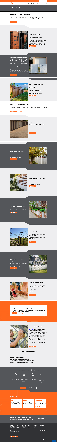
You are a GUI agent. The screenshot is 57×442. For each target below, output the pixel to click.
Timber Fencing (23, 427)
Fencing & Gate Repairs (12, 426)
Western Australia (18, 430)
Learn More (40, 418)
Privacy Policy (19, 439)
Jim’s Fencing (31, 329)
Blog (34, 427)
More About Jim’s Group (31, 387)
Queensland (17, 427)
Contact (35, 428)
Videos (28, 428)
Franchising (35, 426)
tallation (14, 430)
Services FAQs (21, 111)
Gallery (29, 427)
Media (28, 426)
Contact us (20, 313)
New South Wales (18, 426)
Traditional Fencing (24, 428)
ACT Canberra (17, 431)
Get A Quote (32, 46)
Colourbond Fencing (24, 426)
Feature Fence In (12, 430)
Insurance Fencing (12, 432)
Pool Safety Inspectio (12, 427)
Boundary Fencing (12, 428)
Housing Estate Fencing (12, 431)
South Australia (17, 428)
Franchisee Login (13, 436)
